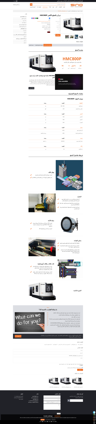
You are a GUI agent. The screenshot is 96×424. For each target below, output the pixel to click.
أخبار (56, 7)
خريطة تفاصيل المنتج (47, 45)
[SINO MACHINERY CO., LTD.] (76, 6)
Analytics (50, 421)
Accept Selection (48, 419)
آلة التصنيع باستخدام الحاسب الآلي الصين (64, 344)
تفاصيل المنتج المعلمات (39, 45)
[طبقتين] (48, 32)
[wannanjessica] (94, 412)
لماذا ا (50, 7)
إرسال (80, 369)
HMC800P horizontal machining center (43, 21)
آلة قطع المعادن (55, 344)
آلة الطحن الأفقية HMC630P (78, 387)
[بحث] (31, 4)
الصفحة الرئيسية (32, 7)
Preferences (45, 421)
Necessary (54, 421)
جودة (53, 7)
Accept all (42, 419)
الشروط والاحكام (69, 367)
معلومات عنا (39, 7)
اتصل (64, 7)
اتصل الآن (58, 35)
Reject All (53, 419)
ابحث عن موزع (15, 4)
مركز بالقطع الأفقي (74, 344)
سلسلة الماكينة (45, 7)
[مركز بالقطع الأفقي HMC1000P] (53, 380)
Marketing (41, 421)
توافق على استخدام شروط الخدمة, (74, 367)
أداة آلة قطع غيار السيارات (48, 344)
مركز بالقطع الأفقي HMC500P (66, 387)
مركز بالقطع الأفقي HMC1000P (54, 387)
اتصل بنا (18, 336)
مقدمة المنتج (31, 45)
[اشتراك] (68, 400)
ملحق (81, 365)
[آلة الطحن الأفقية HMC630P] (77, 380)
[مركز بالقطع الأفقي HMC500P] (65, 380)
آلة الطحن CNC (80, 344)
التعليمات (60, 7)
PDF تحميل (31, 88)
